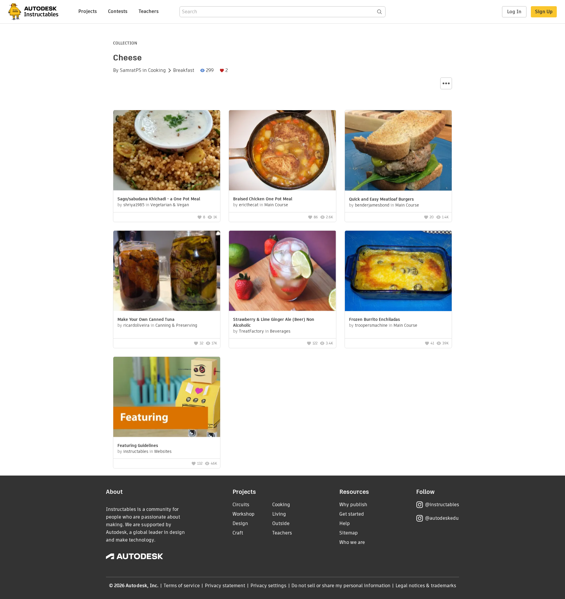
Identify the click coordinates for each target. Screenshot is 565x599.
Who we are (352, 542)
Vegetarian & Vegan (169, 205)
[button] (446, 83)
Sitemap (348, 532)
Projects (87, 11)
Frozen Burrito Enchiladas (374, 319)
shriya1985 (133, 205)
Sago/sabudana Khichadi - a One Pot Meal (158, 199)
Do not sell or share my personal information (340, 585)
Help (344, 523)
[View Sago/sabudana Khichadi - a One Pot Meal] (166, 151)
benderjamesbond (372, 205)
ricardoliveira (136, 325)
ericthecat (248, 205)
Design (240, 523)
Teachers (149, 11)
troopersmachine (371, 325)
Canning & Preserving (176, 325)
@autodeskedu (442, 518)
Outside (281, 523)
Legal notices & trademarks (426, 585)
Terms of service (182, 585)
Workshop (243, 514)
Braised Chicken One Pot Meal (262, 199)
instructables (135, 451)
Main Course (276, 205)
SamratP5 (130, 70)
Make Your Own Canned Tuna (146, 319)
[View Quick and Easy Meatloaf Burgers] (398, 151)
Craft (237, 532)
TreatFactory (251, 331)
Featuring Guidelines (137, 445)
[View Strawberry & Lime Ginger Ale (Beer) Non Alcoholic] (282, 271)
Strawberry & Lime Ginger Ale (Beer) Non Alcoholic (273, 322)
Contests (117, 11)
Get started (351, 514)
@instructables (442, 504)
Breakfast (183, 70)
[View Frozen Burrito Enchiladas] (398, 272)
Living (279, 514)
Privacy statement (225, 585)
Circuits (240, 504)
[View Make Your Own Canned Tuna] (166, 271)
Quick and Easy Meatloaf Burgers (381, 199)
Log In (514, 11)
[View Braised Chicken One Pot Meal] (282, 151)
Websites (163, 451)
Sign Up (544, 11)
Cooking (157, 70)
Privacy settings (268, 585)
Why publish (353, 504)
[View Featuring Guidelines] (166, 397)
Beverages (280, 331)
